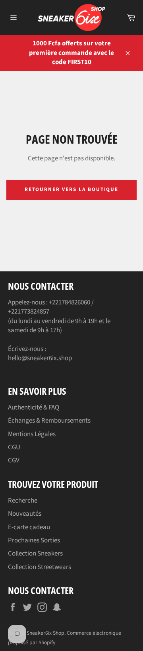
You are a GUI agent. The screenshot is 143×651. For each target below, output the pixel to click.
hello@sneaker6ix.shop (40, 358)
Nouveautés (24, 513)
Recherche (22, 500)
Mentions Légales (32, 434)
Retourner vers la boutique (72, 189)
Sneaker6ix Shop (45, 633)
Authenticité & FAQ (33, 407)
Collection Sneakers (35, 553)
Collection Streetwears (39, 567)
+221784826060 (69, 302)
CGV (13, 460)
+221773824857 (28, 311)
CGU (14, 447)
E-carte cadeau (29, 527)
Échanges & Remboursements (49, 420)
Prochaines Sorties (34, 540)
